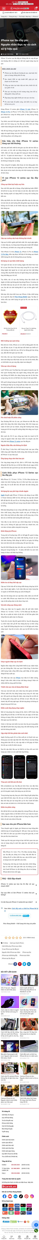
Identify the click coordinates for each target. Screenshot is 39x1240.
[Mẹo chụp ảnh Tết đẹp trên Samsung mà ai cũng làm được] (29, 1024)
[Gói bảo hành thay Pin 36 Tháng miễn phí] (10, 316)
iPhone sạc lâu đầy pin (8, 958)
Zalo (36, 1225)
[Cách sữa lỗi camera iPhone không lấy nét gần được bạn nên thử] (10, 1068)
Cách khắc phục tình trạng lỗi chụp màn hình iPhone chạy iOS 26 (28, 1100)
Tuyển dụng (5, 1131)
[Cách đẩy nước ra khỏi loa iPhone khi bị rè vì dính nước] (29, 1046)
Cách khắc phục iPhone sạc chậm (12, 946)
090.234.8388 (15, 1173)
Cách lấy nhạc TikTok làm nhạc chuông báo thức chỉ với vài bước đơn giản (28, 1012)
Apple (3, 495)
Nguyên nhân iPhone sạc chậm (11, 952)
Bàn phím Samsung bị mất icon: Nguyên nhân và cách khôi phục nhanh (9, 1056)
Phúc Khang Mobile (21, 297)
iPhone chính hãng (7, 1123)
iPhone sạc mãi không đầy (9, 955)
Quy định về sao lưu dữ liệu (10, 1153)
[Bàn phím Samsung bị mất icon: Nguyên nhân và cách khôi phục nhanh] (10, 1046)
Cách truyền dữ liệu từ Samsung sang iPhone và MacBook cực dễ (28, 990)
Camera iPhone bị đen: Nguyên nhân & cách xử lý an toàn (29, 1078)
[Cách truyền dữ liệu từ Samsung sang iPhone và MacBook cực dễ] (29, 980)
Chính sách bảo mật (8, 1145)
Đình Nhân (10, 54)
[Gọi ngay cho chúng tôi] (36, 1230)
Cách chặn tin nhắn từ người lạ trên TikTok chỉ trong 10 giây (10, 1012)
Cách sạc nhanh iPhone (17, 943)
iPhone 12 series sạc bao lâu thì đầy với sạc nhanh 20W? (17, 885)
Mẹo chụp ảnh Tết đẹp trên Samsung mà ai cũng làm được (28, 1034)
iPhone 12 (18, 252)
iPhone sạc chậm (25, 955)
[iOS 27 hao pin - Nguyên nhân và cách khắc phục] (10, 980)
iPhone (18, 678)
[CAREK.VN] (9, 1186)
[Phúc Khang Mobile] (19, 8)
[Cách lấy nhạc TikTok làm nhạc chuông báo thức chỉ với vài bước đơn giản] (29, 1002)
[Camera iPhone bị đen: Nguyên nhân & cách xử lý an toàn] (29, 1068)
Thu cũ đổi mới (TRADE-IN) (9, 1156)
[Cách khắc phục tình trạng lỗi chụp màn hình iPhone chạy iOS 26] (29, 1090)
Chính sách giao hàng (8, 1151)
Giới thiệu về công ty (8, 1115)
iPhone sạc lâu (27, 952)
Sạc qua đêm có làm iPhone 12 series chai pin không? (17, 894)
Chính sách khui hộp (8, 1148)
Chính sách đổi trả (7, 1142)
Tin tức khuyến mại (7, 1120)
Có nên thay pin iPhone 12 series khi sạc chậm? (17, 902)
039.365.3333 (15, 1165)
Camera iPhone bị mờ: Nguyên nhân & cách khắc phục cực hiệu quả (9, 1100)
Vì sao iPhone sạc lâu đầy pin (10, 949)
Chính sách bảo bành (8, 1140)
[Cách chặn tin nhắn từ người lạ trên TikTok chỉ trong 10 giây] (10, 1002)
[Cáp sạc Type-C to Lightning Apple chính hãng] (28, 316)
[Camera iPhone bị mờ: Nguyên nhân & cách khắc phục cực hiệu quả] (10, 1090)
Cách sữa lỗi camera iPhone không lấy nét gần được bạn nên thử (10, 1078)
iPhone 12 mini (25, 109)
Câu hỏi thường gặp (8, 1126)
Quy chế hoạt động (7, 1117)
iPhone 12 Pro (5, 112)
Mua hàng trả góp (7, 1129)
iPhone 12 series (15, 441)
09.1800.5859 (15, 1168)
